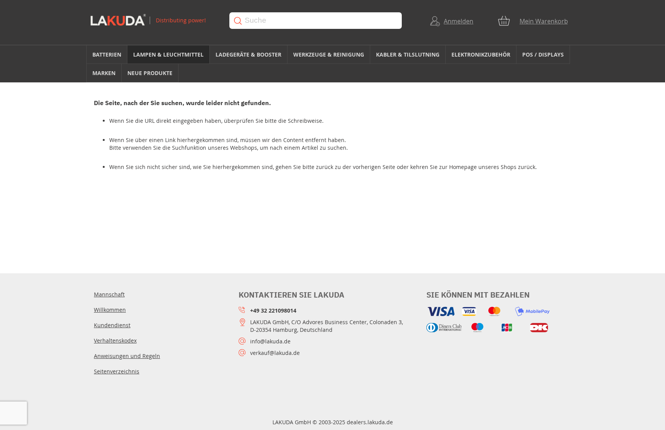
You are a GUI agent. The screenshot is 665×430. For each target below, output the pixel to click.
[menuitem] (107, 54)
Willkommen (110, 309)
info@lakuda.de (270, 341)
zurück (324, 167)
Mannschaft (109, 294)
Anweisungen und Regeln (127, 356)
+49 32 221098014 (273, 310)
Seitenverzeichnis (116, 371)
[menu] (332, 63)
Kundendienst (112, 325)
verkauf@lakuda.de (275, 352)
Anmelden (458, 21)
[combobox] (315, 20)
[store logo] (152, 20)
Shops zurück (518, 167)
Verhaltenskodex (115, 340)
